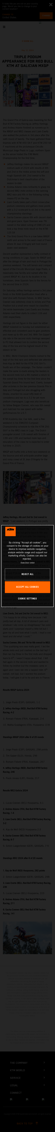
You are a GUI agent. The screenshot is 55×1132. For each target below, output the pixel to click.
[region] (27, 566)
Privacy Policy (25, 562)
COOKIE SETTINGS (27, 598)
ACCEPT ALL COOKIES (27, 587)
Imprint (32, 562)
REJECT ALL (28, 574)
